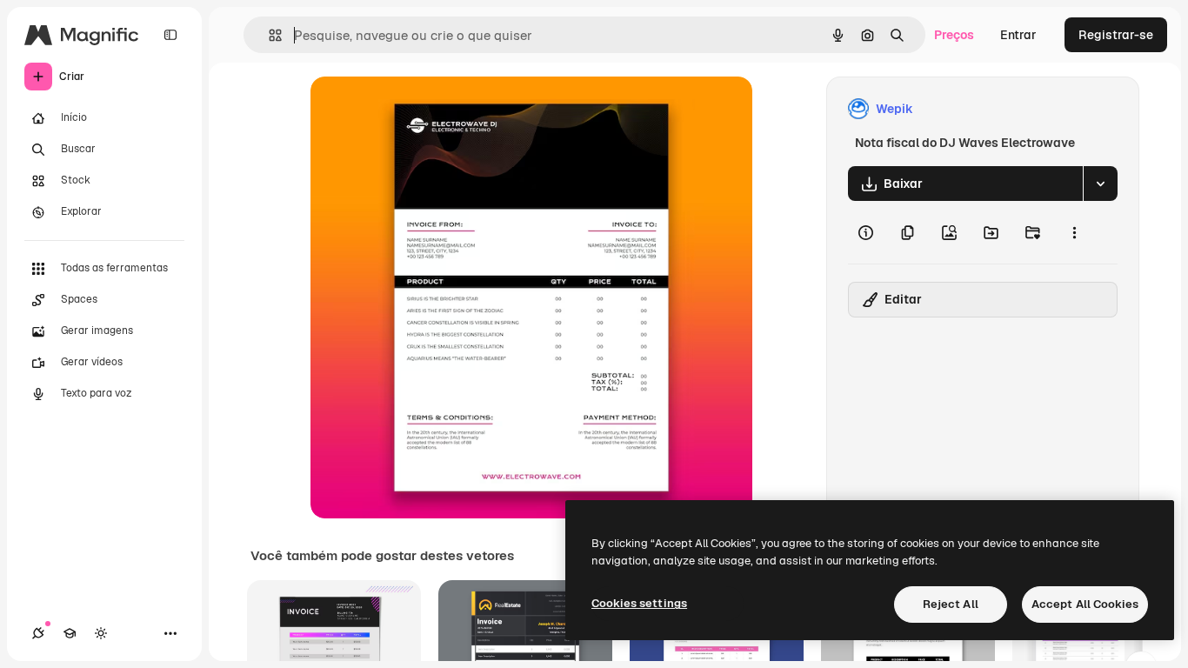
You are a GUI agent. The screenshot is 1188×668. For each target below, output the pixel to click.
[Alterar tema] (101, 633)
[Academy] (69, 633)
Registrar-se (1115, 35)
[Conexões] (38, 633)
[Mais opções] (1074, 232)
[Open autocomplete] (268, 35)
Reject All (950, 604)
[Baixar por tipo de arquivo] (1100, 183)
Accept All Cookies (1084, 604)
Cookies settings (639, 603)
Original (421, 109)
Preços (954, 35)
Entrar (1018, 35)
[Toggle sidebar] (170, 35)
